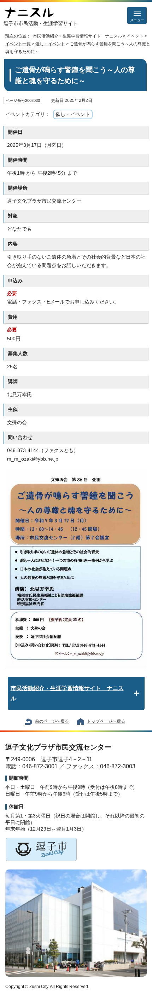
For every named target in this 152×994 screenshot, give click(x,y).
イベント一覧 (18, 43)
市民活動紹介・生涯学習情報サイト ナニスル (77, 36)
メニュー (137, 20)
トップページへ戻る (106, 721)
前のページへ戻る (52, 721)
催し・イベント (50, 43)
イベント (135, 36)
